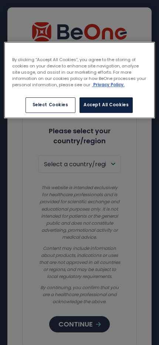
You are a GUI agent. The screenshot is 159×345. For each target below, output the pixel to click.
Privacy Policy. (108, 85)
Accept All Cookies (106, 105)
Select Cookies (50, 105)
